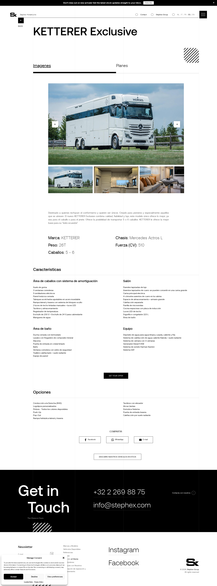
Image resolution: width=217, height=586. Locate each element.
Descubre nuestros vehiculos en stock (117, 457)
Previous (55, 124)
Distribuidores (68, 562)
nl (178, 15)
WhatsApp (119, 439)
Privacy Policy (38, 582)
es (189, 15)
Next (177, 124)
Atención (70, 559)
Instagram (123, 550)
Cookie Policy (28, 582)
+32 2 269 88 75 (119, 492)
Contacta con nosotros (181, 493)
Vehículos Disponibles (71, 549)
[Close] (212, 3)
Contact (143, 15)
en (193, 15)
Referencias (68, 552)
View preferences (55, 577)
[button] (63, 558)
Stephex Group (162, 15)
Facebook (91, 439)
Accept (13, 577)
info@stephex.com (122, 505)
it (181, 15)
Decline (34, 577)
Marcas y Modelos (70, 546)
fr (185, 15)
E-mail (145, 439)
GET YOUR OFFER (116, 376)
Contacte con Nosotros (72, 566)
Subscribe (148, 3)
